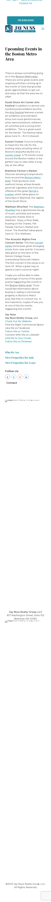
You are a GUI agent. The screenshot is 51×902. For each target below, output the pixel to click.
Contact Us (25, 3)
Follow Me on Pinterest (18, 341)
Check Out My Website (18, 321)
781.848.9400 (25, 20)
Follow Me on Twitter (17, 331)
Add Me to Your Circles (18, 338)
